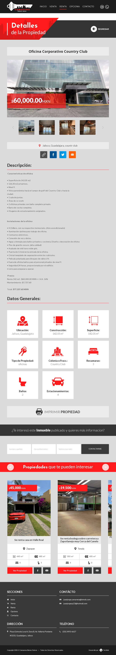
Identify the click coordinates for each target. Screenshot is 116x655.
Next (103, 127)
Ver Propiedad (17, 570)
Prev (10, 467)
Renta (63, 6)
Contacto (88, 6)
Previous (13, 127)
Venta (53, 6)
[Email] (102, 7)
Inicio (43, 6)
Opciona (74, 6)
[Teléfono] (107, 7)
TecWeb (106, 650)
